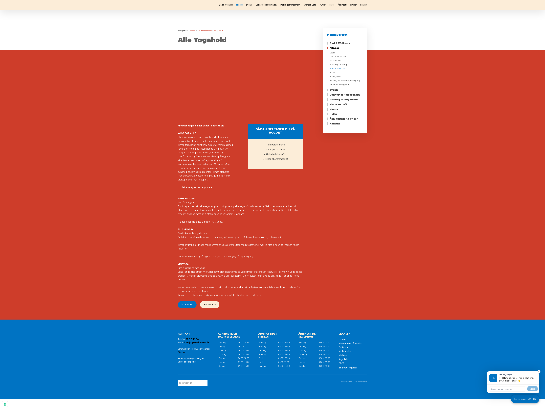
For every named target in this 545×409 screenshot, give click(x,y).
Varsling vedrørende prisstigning (345, 80)
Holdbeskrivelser (205, 31)
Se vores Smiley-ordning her (191, 358)
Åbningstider (336, 76)
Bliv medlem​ (210, 304)
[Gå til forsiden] (190, 5)
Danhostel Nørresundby (266, 5)
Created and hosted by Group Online (353, 381)
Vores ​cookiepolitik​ (187, 362)
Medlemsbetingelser (339, 84)
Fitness (239, 5)
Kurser (323, 5)
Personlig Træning (338, 64)
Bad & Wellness (226, 5)
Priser (332, 72)
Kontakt (363, 5)
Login (332, 52)
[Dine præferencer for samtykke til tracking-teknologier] (5, 404)
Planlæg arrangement (290, 5)
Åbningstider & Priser (347, 5)
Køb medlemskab (338, 56)
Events (249, 5)
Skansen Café (310, 5)
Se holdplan (187, 304)
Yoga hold (218, 31)
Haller (331, 5)
